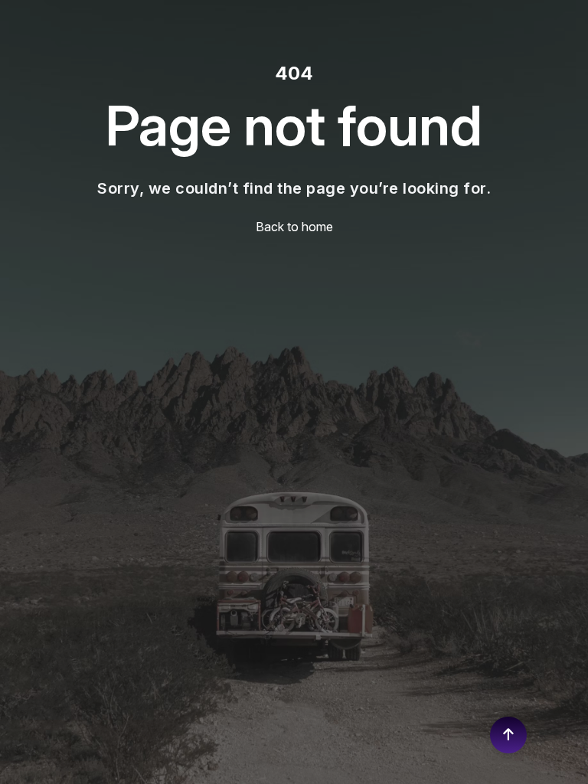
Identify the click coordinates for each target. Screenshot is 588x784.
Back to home (294, 226)
